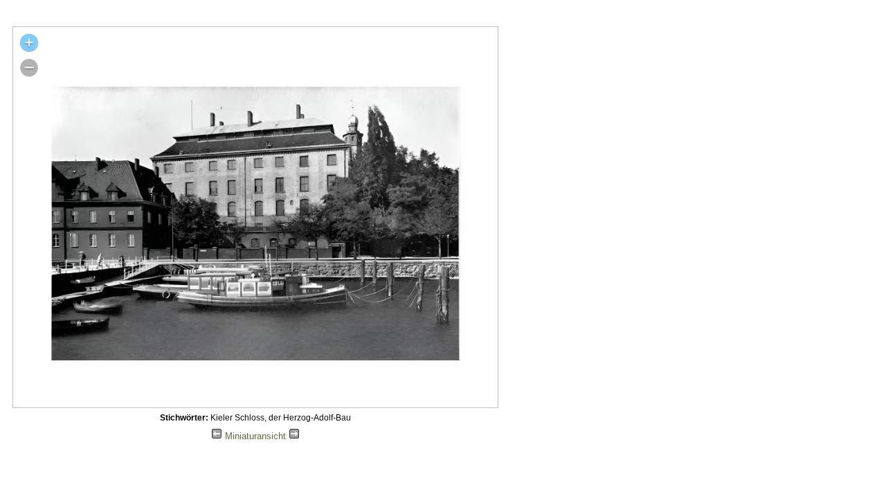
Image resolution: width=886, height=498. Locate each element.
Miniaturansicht (255, 436)
